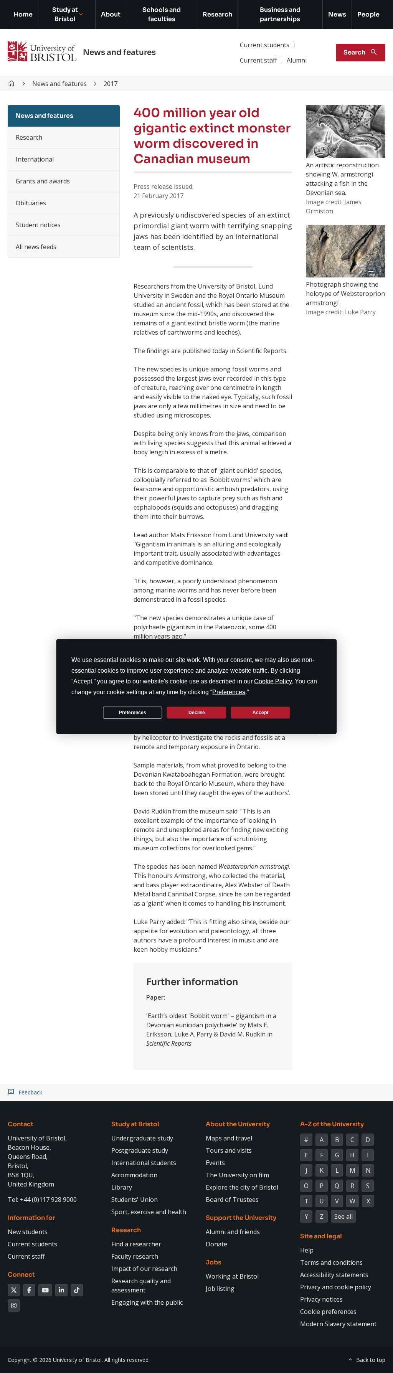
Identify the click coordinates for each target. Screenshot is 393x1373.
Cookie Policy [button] (273, 681)
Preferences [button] (228, 692)
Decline (196, 712)
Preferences (132, 712)
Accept (260, 712)
